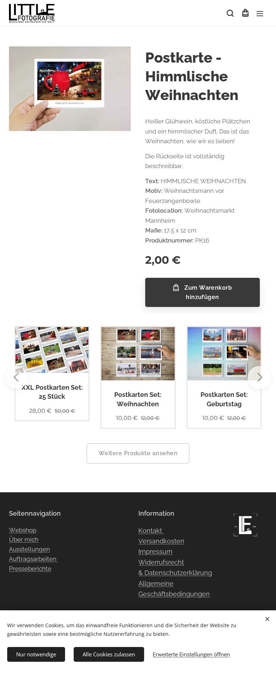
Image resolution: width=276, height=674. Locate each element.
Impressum (155, 551)
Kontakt (151, 530)
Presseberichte (30, 568)
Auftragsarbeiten (33, 558)
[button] (230, 13)
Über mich (23, 539)
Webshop (22, 530)
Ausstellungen (29, 549)
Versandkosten (161, 541)
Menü (260, 13)
